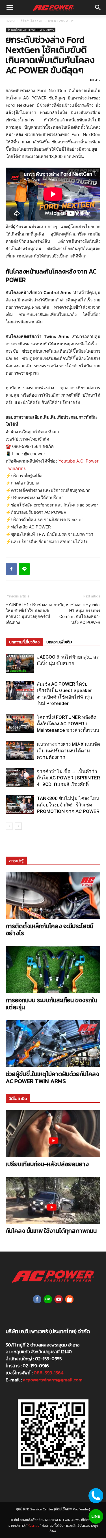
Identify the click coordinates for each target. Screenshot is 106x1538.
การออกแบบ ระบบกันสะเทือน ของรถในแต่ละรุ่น (51, 1004)
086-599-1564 (48, 1372)
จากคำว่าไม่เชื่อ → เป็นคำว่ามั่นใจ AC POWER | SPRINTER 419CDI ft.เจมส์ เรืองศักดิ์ (68, 777)
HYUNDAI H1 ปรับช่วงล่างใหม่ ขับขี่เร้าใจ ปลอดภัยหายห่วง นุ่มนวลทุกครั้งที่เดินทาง (29, 613)
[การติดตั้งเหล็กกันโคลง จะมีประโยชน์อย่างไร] (53, 895)
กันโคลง (34, 1525)
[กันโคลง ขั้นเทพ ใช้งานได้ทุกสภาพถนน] (53, 1200)
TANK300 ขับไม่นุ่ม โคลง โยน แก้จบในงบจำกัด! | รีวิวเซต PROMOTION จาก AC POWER (68, 804)
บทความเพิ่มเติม (59, 642)
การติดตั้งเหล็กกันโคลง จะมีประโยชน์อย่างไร (49, 929)
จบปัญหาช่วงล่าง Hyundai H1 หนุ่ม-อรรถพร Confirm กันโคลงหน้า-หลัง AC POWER (77, 613)
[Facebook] (11, 569)
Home (10, 21)
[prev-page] (9, 826)
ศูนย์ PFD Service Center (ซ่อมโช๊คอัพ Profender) (53, 1509)
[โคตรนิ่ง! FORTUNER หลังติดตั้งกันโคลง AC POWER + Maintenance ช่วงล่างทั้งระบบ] (20, 724)
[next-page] (18, 826)
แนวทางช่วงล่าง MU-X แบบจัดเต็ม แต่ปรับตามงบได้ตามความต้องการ (68, 750)
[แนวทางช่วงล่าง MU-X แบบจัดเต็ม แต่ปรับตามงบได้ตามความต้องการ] (20, 751)
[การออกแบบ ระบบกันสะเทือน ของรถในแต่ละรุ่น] (53, 969)
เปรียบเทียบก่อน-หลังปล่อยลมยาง (47, 1164)
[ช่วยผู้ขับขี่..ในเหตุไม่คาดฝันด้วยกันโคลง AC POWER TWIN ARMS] (53, 1043)
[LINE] (24, 569)
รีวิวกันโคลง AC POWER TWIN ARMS (48, 21)
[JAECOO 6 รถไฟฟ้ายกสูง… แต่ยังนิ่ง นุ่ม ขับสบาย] (20, 663)
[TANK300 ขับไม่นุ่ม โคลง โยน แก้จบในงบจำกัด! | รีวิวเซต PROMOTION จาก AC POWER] (20, 805)
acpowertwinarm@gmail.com (53, 1379)
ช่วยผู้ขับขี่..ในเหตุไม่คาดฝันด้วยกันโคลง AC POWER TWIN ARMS (52, 1077)
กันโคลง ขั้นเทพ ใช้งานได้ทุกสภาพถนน (51, 1230)
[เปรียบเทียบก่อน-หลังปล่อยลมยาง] (53, 1133)
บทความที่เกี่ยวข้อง (24, 642)
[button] (10, 7)
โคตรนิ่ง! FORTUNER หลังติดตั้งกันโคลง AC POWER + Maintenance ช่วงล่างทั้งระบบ (68, 723)
